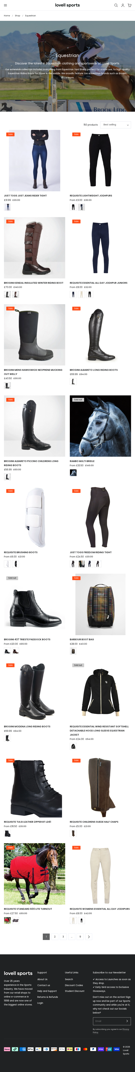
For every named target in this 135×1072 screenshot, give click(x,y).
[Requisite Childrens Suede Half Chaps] (100, 787)
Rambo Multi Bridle (82, 461)
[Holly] (81, 563)
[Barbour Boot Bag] (100, 604)
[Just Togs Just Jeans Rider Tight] (34, 160)
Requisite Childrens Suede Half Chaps (94, 821)
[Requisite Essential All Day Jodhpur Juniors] (100, 248)
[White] (7, 563)
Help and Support (47, 991)
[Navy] (81, 207)
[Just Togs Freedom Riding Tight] (100, 517)
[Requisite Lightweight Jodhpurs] (100, 160)
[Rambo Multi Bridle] (100, 426)
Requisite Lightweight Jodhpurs (91, 195)
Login (40, 1003)
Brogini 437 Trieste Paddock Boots (27, 639)
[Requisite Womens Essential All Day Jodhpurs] (100, 874)
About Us (42, 979)
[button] (5, 5)
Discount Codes (74, 985)
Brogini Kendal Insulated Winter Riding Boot (33, 283)
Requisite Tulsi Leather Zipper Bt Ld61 (27, 821)
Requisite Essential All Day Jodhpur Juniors (98, 283)
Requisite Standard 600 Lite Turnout (28, 909)
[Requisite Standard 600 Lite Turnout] (34, 874)
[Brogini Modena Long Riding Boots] (34, 691)
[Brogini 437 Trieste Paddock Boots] (34, 604)
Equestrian (30, 15)
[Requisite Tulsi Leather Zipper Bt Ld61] (34, 787)
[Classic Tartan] (73, 651)
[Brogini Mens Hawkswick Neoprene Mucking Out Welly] (34, 335)
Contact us (43, 985)
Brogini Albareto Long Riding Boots (94, 370)
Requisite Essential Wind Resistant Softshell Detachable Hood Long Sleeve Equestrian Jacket (99, 730)
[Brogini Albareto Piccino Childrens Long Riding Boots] (34, 426)
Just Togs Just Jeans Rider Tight (25, 195)
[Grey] (73, 563)
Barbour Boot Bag (82, 639)
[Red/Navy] (7, 920)
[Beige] (81, 294)
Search (69, 979)
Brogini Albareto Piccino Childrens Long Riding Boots (31, 463)
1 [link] (46, 936)
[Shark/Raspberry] (15, 920)
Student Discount (74, 991)
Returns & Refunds (47, 997)
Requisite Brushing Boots (21, 552)
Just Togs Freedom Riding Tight (91, 552)
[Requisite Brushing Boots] (34, 517)
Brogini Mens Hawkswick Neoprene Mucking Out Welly (33, 372)
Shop (17, 15)
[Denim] (7, 207)
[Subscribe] (127, 1021)
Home (7, 15)
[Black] (73, 207)
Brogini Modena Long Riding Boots (27, 726)
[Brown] (15, 294)
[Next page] (88, 937)
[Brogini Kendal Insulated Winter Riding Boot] (34, 248)
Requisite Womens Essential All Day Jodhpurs (100, 909)
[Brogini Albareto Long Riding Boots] (100, 335)
